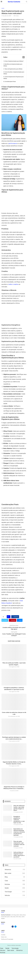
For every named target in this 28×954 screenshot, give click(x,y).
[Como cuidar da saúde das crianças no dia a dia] (14, 702)
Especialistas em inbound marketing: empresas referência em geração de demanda (19, 832)
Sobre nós (4, 937)
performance (13, 143)
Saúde (15, 888)
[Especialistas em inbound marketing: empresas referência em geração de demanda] (7, 831)
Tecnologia (15, 891)
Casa (15, 880)
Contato (3, 934)
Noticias (15, 884)
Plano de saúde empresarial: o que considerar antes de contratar (19, 844)
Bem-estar (15, 873)
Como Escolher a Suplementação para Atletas (13, 72)
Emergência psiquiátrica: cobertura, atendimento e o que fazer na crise (19, 819)
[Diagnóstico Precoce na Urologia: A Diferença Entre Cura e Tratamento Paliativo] (14, 776)
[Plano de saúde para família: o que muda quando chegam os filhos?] (14, 652)
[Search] (26, 1)
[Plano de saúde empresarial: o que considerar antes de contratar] (7, 844)
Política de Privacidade (7, 939)
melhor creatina (13, 284)
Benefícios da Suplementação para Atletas (12, 64)
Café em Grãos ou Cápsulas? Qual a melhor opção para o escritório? (19, 855)
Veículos (15, 895)
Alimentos (15, 869)
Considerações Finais (10, 81)
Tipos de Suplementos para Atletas (13, 69)
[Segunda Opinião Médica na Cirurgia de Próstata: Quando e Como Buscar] (14, 751)
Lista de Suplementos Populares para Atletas (13, 77)
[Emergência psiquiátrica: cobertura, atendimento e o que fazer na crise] (14, 677)
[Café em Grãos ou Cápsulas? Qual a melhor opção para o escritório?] (7, 854)
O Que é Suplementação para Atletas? (14, 61)
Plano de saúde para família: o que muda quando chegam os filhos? (19, 808)
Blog (15, 877)
